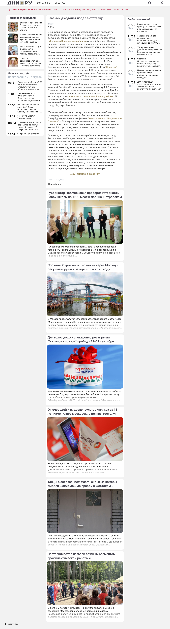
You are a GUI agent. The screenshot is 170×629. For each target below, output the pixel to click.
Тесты (57, 9)
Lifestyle (60, 3)
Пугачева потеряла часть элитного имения (29, 9)
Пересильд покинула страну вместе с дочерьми (87, 9)
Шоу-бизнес (43, 3)
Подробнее (54, 184)
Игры (116, 9)
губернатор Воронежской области (67, 41)
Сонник (126, 9)
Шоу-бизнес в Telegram (85, 173)
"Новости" (111, 67)
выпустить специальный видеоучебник (91, 96)
